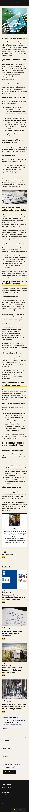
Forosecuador (14, 3)
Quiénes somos (6, 792)
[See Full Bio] (23, 542)
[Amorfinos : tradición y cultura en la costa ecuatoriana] (14, 616)
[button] (2, 3)
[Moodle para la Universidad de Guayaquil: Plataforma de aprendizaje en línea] (14, 689)
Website (5, 756)
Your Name (6, 740)
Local (3, 557)
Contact (4, 794)
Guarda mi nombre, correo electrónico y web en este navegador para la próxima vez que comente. (15, 766)
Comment (6, 728)
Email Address (7, 748)
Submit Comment (9, 772)
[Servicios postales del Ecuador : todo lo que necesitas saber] (14, 652)
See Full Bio (19, 542)
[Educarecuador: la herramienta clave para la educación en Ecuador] (14, 579)
